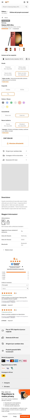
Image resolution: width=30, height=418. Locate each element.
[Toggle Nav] (2, 2)
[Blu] (7, 102)
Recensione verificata (7, 295)
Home (6, 17)
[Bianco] (3, 106)
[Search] (26, 6)
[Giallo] (7, 106)
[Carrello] (27, 2)
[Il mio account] (24, 2)
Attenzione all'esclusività (16, 143)
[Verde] (11, 102)
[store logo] (7, 2)
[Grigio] (15, 102)
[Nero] (3, 102)
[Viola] (23, 102)
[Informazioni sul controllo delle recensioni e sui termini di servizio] (22, 266)
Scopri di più (5, 81)
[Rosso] (19, 102)
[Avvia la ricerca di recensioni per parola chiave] (27, 288)
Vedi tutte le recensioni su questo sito (15, 269)
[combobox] (13, 6)
